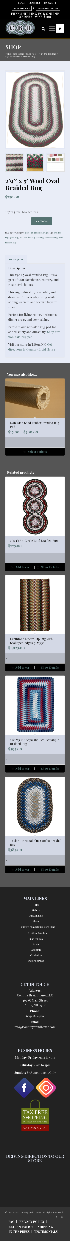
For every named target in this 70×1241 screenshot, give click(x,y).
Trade (36, 944)
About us (36, 949)
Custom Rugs (36, 915)
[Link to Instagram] (62, 1216)
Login (21, 2)
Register (34, 2)
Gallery (36, 910)
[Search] (41, 29)
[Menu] (50, 27)
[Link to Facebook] (56, 1216)
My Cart (49, 2)
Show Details (49, 567)
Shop (13, 47)
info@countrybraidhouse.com (35, 1027)
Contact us (36, 955)
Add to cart (41, 221)
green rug (14, 237)
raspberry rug (51, 237)
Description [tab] (16, 259)
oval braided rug (27, 237)
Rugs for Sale (36, 938)
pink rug (39, 237)
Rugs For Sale (22, 8)
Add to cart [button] (22, 567)
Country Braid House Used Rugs (37, 926)
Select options (37, 451)
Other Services (36, 960)
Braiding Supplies (48, 8)
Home (36, 904)
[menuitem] (21, 3)
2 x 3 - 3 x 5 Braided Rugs (36, 232)
